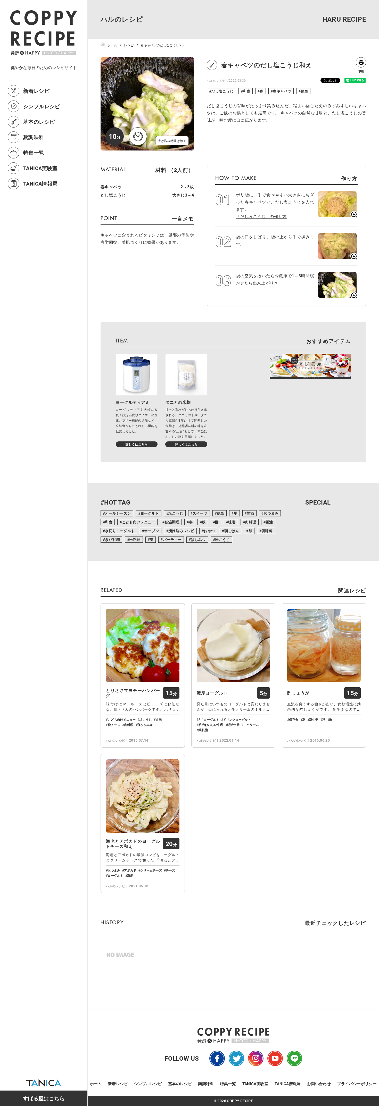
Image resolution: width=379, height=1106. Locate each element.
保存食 (293, 719)
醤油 (269, 522)
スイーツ (200, 513)
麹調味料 (33, 137)
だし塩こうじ (222, 91)
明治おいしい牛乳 (211, 724)
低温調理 (172, 522)
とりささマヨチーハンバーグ (133, 693)
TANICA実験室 (40, 168)
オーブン (151, 530)
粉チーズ (114, 724)
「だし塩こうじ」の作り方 (261, 216)
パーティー (172, 539)
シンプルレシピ (41, 106)
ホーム (96, 1083)
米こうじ (222, 539)
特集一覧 (33, 152)
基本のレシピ (39, 121)
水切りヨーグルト (120, 530)
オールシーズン (118, 513)
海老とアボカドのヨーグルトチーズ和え (133, 844)
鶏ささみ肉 (145, 724)
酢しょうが (298, 693)
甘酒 (250, 513)
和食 (246, 91)
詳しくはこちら (137, 444)
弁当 (159, 719)
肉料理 (250, 522)
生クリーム (251, 724)
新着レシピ (36, 90)
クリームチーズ (151, 870)
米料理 (134, 539)
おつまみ (270, 513)
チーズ (170, 870)
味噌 (232, 522)
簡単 (304, 91)
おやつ (209, 530)
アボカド (130, 870)
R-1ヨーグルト (209, 719)
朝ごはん (231, 530)
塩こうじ (175, 513)
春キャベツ (282, 91)
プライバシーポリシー (357, 1083)
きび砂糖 (112, 539)
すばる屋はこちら (44, 1098)
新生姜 (313, 719)
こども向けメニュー (138, 522)
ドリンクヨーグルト (237, 719)
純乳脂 (203, 729)
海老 (130, 875)
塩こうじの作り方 (372, 1047)
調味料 (267, 530)
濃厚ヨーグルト (212, 693)
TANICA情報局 (40, 183)
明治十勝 (233, 724)
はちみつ (198, 539)
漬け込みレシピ (181, 530)
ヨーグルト (150, 513)
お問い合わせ (319, 1083)
